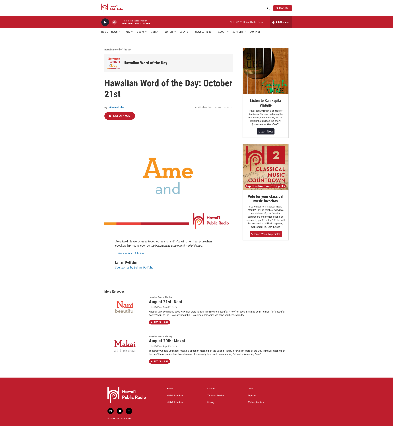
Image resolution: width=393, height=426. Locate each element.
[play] (105, 22)
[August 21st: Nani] (125, 307)
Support (252, 395)
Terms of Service (215, 395)
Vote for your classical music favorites (265, 198)
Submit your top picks (265, 234)
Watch (169, 32)
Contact (211, 389)
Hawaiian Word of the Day (145, 62)
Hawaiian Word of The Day (118, 49)
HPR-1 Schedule (175, 395)
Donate (284, 8)
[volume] (114, 22)
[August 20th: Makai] (125, 346)
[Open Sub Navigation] (120, 32)
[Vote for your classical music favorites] (265, 167)
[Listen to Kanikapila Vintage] (265, 71)
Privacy (210, 402)
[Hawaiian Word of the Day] (114, 62)
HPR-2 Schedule (175, 402)
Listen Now (265, 131)
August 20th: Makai (167, 340)
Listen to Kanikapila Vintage (265, 102)
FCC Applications (256, 402)
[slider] (119, 22)
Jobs (250, 389)
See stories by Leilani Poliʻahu (134, 267)
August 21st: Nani (165, 301)
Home (104, 32)
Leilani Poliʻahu (116, 107)
